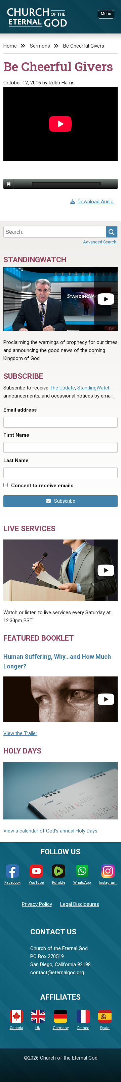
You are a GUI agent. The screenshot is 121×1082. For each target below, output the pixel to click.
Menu (106, 13)
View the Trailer (20, 733)
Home (10, 46)
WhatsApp (82, 882)
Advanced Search (99, 241)
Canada (16, 1028)
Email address (20, 410)
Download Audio (96, 202)
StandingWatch (94, 388)
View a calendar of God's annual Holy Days (50, 831)
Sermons (40, 46)
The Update (62, 388)
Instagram (108, 882)
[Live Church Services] (60, 570)
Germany (61, 1028)
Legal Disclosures (79, 904)
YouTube (36, 882)
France (83, 1028)
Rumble (58, 882)
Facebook (12, 882)
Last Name (16, 460)
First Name (16, 435)
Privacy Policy (37, 904)
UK (37, 1028)
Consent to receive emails (42, 486)
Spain (105, 1028)
